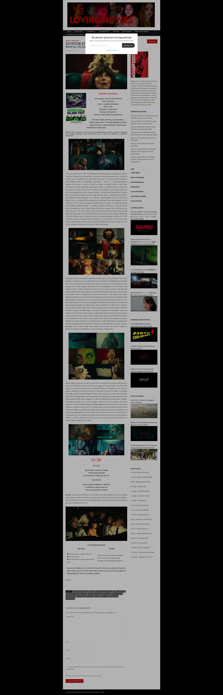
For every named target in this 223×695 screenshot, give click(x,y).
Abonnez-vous (128, 45)
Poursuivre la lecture (111, 50)
